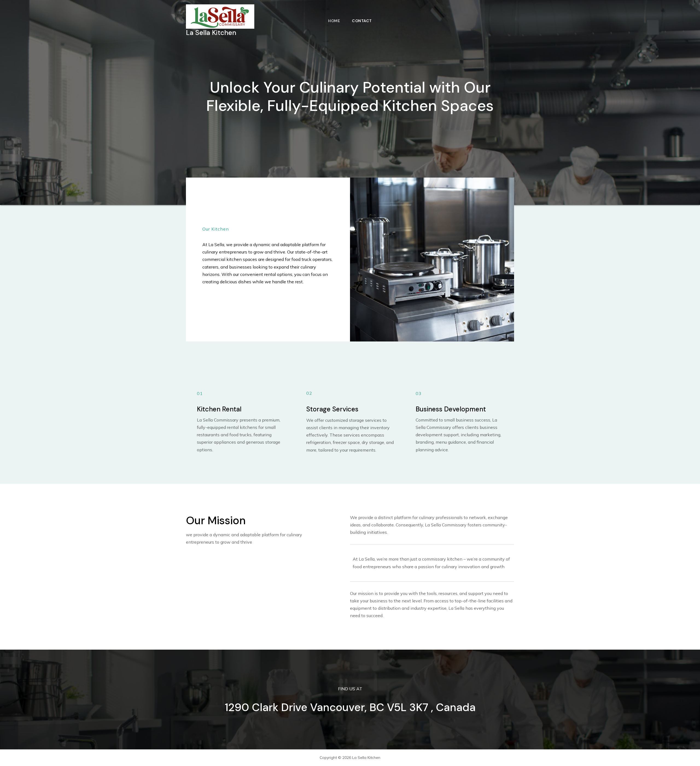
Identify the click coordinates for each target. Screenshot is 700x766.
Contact (362, 21)
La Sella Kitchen (211, 32)
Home (334, 21)
